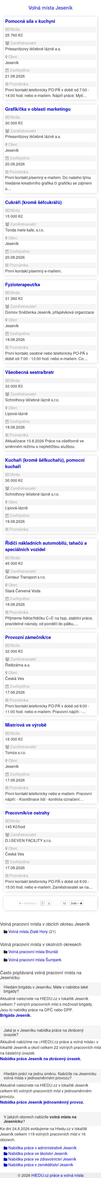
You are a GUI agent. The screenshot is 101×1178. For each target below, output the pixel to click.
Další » (75, 903)
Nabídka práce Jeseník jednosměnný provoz (41, 1102)
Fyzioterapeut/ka (22, 284)
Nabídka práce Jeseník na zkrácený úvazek (40, 1058)
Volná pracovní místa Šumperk (34, 959)
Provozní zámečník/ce (28, 637)
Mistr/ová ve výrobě (25, 724)
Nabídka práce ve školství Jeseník (37, 1153)
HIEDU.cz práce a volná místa (57, 1175)
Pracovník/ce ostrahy (27, 812)
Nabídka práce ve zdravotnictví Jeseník (41, 1159)
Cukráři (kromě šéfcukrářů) (33, 202)
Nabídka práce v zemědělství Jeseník (40, 1164)
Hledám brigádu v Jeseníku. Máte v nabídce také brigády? (46, 989)
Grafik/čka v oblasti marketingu (38, 109)
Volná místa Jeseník (50, 7)
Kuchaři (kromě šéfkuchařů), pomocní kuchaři (45, 463)
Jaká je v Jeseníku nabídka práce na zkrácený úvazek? (44, 1032)
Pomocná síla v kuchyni (30, 21)
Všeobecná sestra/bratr (29, 372)
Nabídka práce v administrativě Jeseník (41, 1148)
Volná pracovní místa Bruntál (33, 951)
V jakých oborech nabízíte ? (40, 1119)
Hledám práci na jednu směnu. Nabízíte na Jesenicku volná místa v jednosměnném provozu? (50, 1076)
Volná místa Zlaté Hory (28, 931)
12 (64, 903)
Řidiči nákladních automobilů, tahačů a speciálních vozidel (46, 546)
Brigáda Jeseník (15, 1015)
